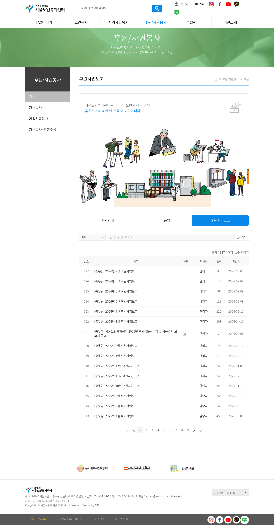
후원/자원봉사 (155, 22)
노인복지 (81, 22)
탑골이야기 (43, 22)
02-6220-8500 (101, 496)
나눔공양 (164, 220)
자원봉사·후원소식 (42, 129)
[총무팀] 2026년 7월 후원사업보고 (116, 271)
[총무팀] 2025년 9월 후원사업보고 (116, 395)
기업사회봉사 (38, 118)
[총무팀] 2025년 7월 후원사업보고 (116, 416)
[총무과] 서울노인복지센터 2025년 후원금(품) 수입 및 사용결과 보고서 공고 (135, 333)
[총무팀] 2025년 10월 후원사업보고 (116, 385)
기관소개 (230, 22)
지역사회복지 (118, 22)
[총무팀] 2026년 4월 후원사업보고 (116, 311)
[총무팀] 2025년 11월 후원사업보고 (116, 376)
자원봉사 (35, 107)
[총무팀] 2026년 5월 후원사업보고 (116, 301)
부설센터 (193, 22)
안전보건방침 (122, 519)
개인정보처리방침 (40, 519)
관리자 (203, 271)
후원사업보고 (220, 220)
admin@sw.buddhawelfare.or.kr (165, 496)
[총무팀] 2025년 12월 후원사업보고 (116, 365)
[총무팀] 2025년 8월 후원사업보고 (116, 406)
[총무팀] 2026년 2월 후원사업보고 (116, 345)
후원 (32, 96)
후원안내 (107, 220)
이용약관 (100, 519)
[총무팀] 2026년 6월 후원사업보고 (116, 281)
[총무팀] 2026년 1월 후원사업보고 (116, 355)
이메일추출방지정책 (70, 519)
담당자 (203, 291)
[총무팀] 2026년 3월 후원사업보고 (116, 321)
